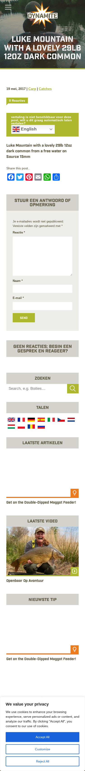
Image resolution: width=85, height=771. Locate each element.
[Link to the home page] (43, 15)
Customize (42, 749)
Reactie (19, 232)
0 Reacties (17, 100)
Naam (18, 280)
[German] (31, 420)
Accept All (42, 737)
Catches (45, 89)
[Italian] (51, 420)
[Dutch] (71, 420)
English (28, 129)
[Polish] (21, 427)
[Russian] (41, 427)
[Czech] (61, 420)
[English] (11, 420)
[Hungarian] (11, 427)
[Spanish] (41, 420)
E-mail (18, 298)
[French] (21, 420)
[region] (42, 734)
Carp (32, 89)
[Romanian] (31, 427)
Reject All (42, 761)
